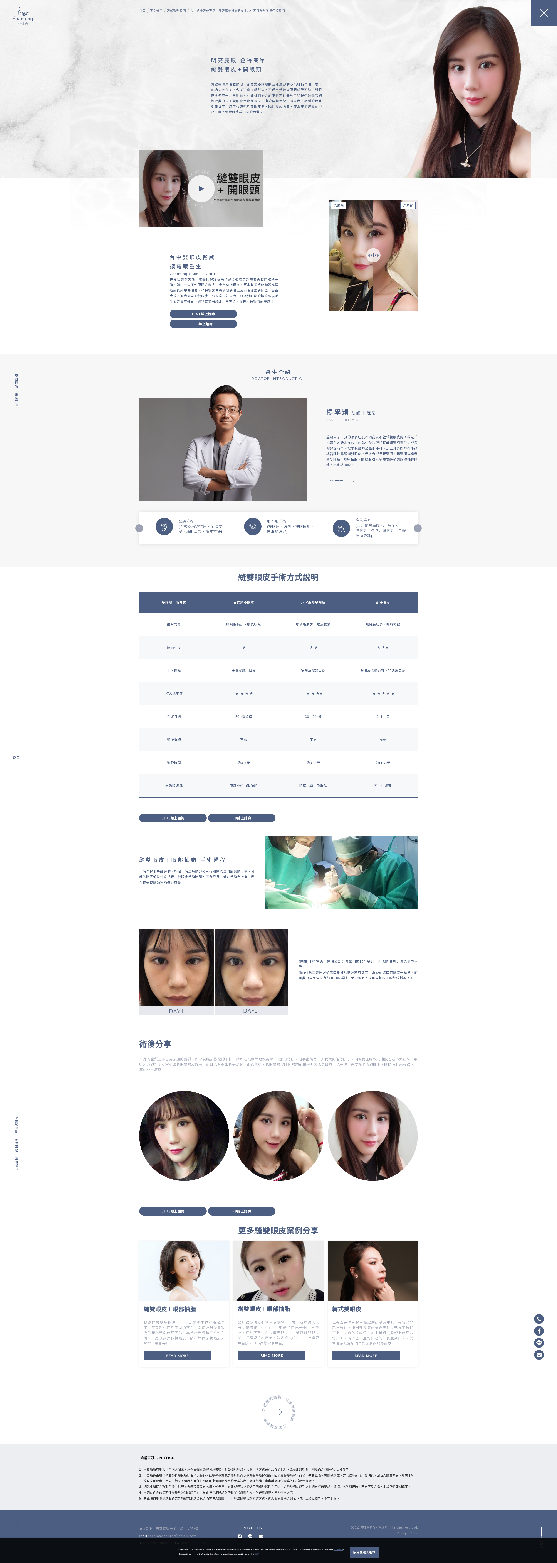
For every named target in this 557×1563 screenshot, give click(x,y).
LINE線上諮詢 (203, 314)
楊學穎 (338, 412)
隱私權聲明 (338, 1550)
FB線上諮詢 (203, 324)
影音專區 (16, 1145)
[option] (190, 528)
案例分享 (16, 1163)
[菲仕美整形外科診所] (23, 16)
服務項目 (16, 399)
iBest (414, 1533)
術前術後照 (16, 1124)
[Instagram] (27, 1534)
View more (334, 480)
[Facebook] (16, 1534)
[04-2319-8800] (539, 1319)
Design (402, 1533)
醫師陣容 (16, 381)
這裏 (257, 1554)
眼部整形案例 (176, 11)
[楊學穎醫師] (223, 441)
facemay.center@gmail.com (172, 1536)
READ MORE (177, 1356)
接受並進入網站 (364, 1552)
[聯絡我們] (261, 1536)
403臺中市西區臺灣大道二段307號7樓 (169, 1529)
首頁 (142, 11)
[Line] (22, 1534)
